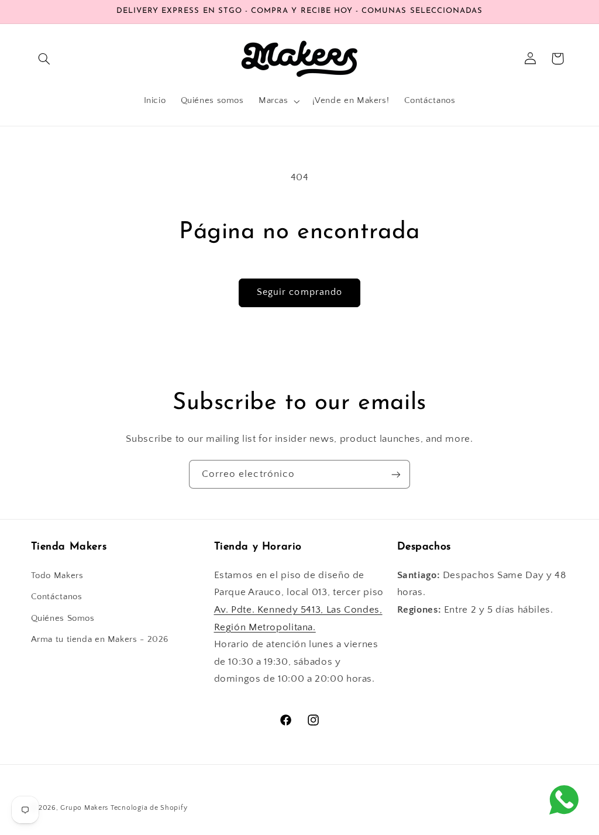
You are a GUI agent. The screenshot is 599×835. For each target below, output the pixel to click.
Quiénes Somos (63, 618)
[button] (44, 58)
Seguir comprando (299, 292)
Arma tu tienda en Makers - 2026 (100, 639)
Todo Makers (57, 575)
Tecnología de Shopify (149, 808)
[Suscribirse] (396, 474)
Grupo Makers (84, 808)
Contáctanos (56, 597)
